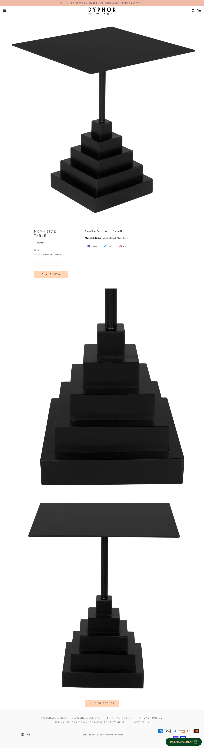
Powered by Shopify (114, 734)
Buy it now (51, 274)
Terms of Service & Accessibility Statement (90, 722)
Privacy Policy (151, 718)
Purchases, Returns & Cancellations (71, 718)
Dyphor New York (96, 734)
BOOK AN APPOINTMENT (181, 742)
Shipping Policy (119, 718)
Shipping (38, 254)
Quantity (40, 242)
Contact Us (140, 722)
